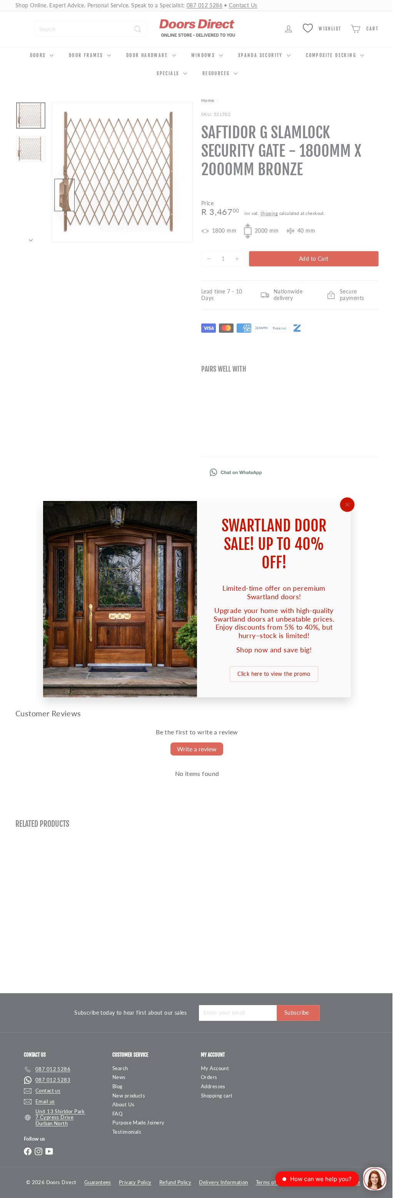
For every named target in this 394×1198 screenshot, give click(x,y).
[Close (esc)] (344, 504)
